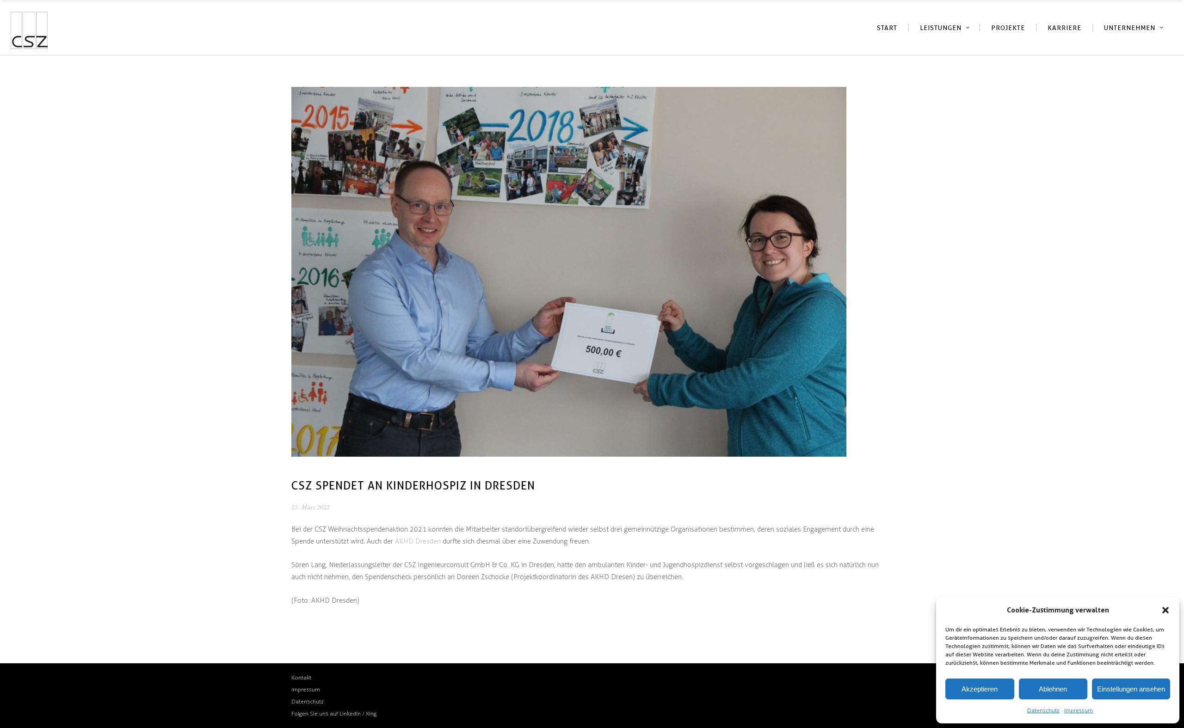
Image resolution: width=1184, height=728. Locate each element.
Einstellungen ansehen (1131, 689)
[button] (1165, 610)
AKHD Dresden (418, 541)
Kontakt (301, 677)
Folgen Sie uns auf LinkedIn (326, 713)
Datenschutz (1043, 710)
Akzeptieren (980, 689)
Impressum (1078, 710)
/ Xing (369, 713)
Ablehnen (1053, 689)
